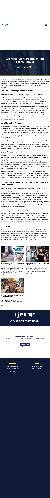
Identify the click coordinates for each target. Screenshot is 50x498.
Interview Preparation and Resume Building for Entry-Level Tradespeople (12, 264)
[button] (46, 25)
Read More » (4, 274)
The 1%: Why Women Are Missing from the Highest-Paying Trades (12, 296)
